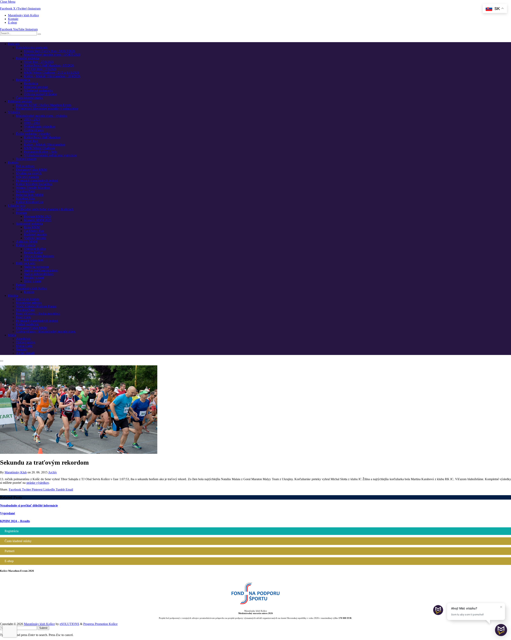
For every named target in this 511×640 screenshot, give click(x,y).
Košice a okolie (26, 245)
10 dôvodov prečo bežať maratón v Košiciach (45, 209)
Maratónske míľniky (29, 302)
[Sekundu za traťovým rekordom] (78, 452)
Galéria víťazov (34, 130)
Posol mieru (23, 317)
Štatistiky (22, 349)
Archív (52, 472)
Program (21, 213)
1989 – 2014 (32, 123)
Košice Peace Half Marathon (42, 137)
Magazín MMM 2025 (37, 220)
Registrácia (23, 79)
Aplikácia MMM (26, 241)
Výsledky (14, 112)
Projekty (13, 162)
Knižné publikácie (27, 324)
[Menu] (1, 361)
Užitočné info (16, 205)
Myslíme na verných (29, 173)
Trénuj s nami (32, 281)
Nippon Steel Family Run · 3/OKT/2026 (49, 51)
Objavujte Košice (35, 248)
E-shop (12, 22)
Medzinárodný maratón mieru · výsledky (41, 115)
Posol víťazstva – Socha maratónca (38, 313)
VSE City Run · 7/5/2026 (40, 69)
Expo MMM (32, 227)
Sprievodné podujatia (29, 223)
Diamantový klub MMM (31, 169)
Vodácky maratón (35, 238)
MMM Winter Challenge (39, 148)
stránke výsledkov (37, 482)
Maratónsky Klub (16, 472)
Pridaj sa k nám (25, 263)
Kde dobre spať (34, 259)
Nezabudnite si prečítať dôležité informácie (29, 505)
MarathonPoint (25, 191)
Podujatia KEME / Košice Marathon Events (43, 105)
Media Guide (24, 346)
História (13, 295)
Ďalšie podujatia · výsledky (33, 133)
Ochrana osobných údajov (40, 94)
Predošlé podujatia (27, 58)
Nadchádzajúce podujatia (32, 47)
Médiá (12, 335)
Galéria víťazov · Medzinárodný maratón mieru (46, 331)
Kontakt (13, 19)
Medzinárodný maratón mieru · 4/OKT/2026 (52, 54)
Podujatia (14, 44)
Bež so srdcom (25, 166)
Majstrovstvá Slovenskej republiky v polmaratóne (47, 108)
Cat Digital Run (34, 231)
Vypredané (7, 513)
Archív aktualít (25, 353)
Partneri (21, 284)
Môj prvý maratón (27, 177)
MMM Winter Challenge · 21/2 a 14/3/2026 (51, 72)
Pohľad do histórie (27, 299)
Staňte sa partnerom (36, 266)
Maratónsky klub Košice (23, 15)
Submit (43, 627)
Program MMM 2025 (37, 216)
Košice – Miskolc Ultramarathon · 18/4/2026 (52, 76)
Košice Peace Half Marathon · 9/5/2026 (49, 65)
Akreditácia (23, 338)
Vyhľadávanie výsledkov (39, 126)
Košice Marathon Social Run (34, 184)
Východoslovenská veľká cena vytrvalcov (50, 155)
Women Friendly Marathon (33, 187)
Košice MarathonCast (29, 202)
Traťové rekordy (26, 159)
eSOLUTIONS (69, 624)
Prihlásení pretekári (36, 87)
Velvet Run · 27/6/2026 (38, 62)
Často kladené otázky (29, 97)
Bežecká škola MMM (29, 195)
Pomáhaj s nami (34, 277)
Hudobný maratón (35, 234)
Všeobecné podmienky (38, 90)
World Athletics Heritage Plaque (36, 306)
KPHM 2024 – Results (15, 521)
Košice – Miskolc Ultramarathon (44, 144)
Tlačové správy (25, 342)
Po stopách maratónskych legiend (37, 180)
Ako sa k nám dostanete (39, 256)
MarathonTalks (25, 198)
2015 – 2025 (32, 119)
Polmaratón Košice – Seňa (40, 151)
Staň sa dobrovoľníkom (39, 274)
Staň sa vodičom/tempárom (41, 270)
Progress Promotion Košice (100, 624)
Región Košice (33, 252)
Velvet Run (31, 141)
